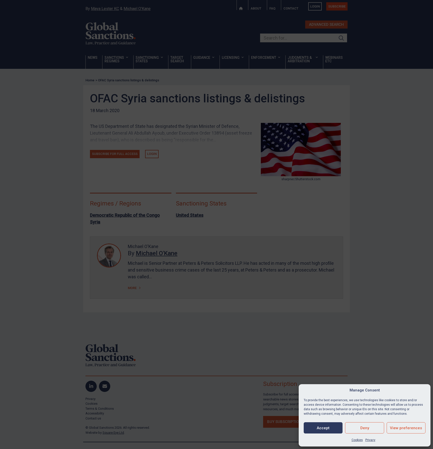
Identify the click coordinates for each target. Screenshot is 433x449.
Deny (364, 428)
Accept (323, 428)
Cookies (357, 440)
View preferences (406, 428)
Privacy (370, 440)
